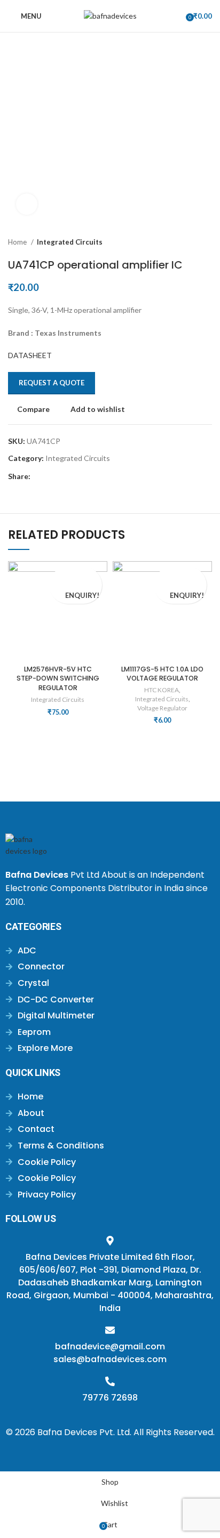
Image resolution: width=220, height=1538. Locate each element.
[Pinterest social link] (64, 476)
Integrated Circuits (70, 242)
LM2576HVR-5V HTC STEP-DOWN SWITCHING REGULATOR (58, 678)
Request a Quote (51, 382)
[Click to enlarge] (26, 204)
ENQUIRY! (82, 596)
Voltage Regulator (162, 708)
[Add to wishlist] (75, 575)
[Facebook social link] (39, 476)
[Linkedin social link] (76, 476)
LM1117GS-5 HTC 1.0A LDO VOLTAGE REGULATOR (162, 674)
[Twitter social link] (51, 476)
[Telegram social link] (88, 476)
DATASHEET (30, 355)
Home (18, 242)
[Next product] (206, 242)
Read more (56, 594)
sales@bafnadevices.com (110, 1359)
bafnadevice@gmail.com (110, 1346)
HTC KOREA (161, 690)
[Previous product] (185, 242)
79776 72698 (110, 1397)
